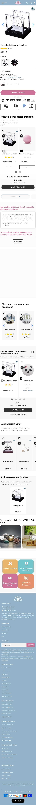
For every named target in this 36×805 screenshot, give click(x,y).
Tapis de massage (6, 740)
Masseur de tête (5, 734)
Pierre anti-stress (6, 713)
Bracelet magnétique (7, 707)
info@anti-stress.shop (10, 610)
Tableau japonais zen (10, 329)
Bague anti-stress (6, 716)
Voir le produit (28, 390)
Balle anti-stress (5, 668)
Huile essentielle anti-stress (9, 731)
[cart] (34, 3)
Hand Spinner (5, 686)
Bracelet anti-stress (6, 704)
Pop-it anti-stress (6, 693)
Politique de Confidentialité (20, 784)
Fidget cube (4, 674)
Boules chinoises (6, 775)
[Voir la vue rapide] (4, 318)
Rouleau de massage (7, 737)
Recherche (4, 633)
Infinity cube (5, 690)
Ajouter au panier (19, 187)
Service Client (7, 608)
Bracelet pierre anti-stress (8, 710)
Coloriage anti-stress (7, 772)
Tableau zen (4, 748)
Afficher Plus (18, 241)
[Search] (30, 3)
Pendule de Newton (6, 751)
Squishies (4, 680)
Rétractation (17, 801)
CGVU (23, 786)
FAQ (2, 636)
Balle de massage (6, 728)
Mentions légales (6, 784)
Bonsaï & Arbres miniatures (9, 761)
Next (33, 24)
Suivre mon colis (6, 626)
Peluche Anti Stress (6, 696)
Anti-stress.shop (14, 791)
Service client (5, 630)
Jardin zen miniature (7, 758)
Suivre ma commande (9, 607)
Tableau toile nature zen (26, 329)
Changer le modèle (28, 167)
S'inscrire (31, 645)
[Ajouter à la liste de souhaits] (4, 313)
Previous (2, 24)
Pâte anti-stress (5, 677)
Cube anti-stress (5, 671)
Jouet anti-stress (6, 683)
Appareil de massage (7, 724)
